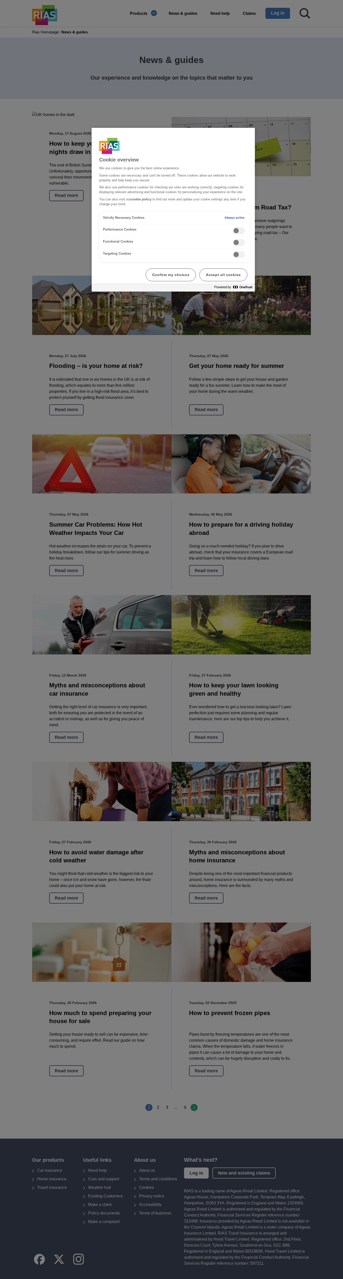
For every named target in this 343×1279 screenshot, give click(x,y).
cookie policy (141, 199)
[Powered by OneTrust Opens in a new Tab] (233, 288)
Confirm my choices (171, 275)
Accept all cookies (223, 275)
